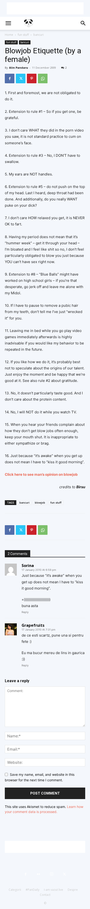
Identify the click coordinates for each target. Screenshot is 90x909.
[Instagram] (51, 874)
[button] (8, 23)
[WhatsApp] (43, 78)
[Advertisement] (45, 8)
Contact (45, 895)
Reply (25, 612)
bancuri (38, 35)
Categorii (15, 890)
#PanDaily (32, 890)
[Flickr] (38, 874)
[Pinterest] (31, 78)
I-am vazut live (53, 890)
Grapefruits (33, 625)
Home (9, 35)
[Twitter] (20, 78)
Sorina (28, 565)
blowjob (40, 502)
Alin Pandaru (18, 67)
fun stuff (23, 35)
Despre (73, 890)
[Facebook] (9, 78)
